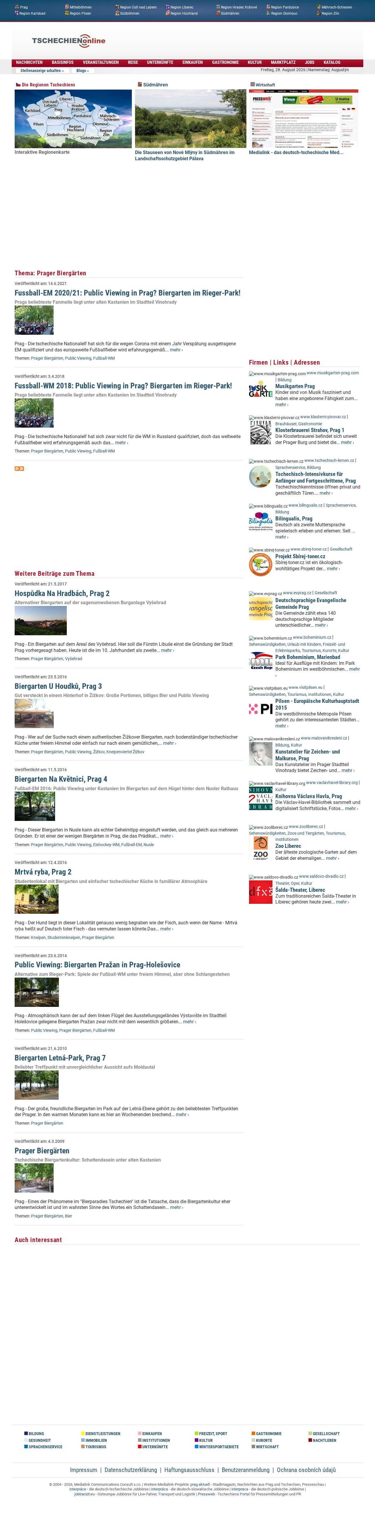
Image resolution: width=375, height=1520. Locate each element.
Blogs (81, 70)
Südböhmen (129, 13)
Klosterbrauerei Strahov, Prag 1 (310, 430)
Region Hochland (184, 13)
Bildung (285, 380)
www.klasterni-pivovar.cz (323, 416)
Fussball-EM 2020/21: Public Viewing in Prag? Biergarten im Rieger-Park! (128, 292)
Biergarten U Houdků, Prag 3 (58, 686)
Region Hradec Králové (239, 7)
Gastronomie (225, 62)
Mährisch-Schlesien (337, 7)
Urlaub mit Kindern (304, 644)
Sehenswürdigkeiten (267, 644)
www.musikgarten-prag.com (333, 372)
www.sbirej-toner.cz (309, 549)
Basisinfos (63, 62)
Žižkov (99, 751)
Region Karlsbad (32, 13)
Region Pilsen (80, 13)
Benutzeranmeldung (246, 1469)
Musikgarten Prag (295, 386)
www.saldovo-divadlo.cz (321, 876)
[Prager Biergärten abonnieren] (17, 469)
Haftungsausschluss (189, 1469)
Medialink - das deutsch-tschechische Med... (296, 152)
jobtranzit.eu (84, 1494)
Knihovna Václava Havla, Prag (308, 796)
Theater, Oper (287, 883)
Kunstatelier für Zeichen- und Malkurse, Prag (307, 755)
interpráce (77, 1489)
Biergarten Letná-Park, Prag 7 (60, 1057)
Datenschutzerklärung (131, 1469)
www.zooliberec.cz (306, 826)
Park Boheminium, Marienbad (307, 657)
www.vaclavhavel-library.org (332, 782)
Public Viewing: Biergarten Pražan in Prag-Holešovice (97, 964)
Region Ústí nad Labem (138, 7)
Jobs (309, 62)
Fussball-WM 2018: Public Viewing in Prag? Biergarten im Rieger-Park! (123, 385)
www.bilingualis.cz (306, 505)
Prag (24, 7)
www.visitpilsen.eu (306, 687)
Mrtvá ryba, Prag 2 (43, 871)
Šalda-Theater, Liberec (300, 890)
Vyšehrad (73, 658)
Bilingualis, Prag (294, 518)
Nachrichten (29, 62)
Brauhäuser (285, 423)
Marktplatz (283, 62)
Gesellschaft (341, 549)
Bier (68, 1216)
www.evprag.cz (297, 592)
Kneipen (38, 937)
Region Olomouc (284, 13)
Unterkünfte (160, 62)
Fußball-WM (104, 358)
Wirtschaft (265, 85)
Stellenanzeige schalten (41, 70)
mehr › (176, 350)
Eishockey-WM (106, 844)
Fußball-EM (131, 844)
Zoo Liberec (288, 846)
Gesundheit (39, 1440)
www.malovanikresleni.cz (324, 738)
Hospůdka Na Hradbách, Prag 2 (62, 593)
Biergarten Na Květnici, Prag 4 (61, 779)
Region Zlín (330, 13)
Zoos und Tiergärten (305, 833)
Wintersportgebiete (218, 1446)
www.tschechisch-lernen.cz (329, 460)
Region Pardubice (285, 7)
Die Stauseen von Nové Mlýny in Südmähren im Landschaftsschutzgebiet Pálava (185, 155)
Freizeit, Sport (212, 1433)
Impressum (83, 1469)
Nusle (149, 844)
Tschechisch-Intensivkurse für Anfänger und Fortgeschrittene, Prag (315, 477)
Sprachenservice (290, 467)
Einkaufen (193, 62)
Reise (133, 62)
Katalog (332, 62)
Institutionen (319, 694)
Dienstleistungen (102, 1433)
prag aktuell (200, 1484)
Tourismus (311, 650)
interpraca (239, 1489)
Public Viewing (78, 358)
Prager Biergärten (47, 358)
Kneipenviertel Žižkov (125, 751)
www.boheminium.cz (312, 637)
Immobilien (96, 1440)
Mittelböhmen (81, 7)
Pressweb (206, 1494)
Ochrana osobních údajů (306, 1469)
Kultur (255, 62)
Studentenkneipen (63, 937)
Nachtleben (324, 1440)
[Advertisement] (203, 36)
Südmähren (230, 13)
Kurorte (329, 650)
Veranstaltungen (101, 62)
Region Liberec (182, 7)
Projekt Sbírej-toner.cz (300, 556)
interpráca (159, 1489)
